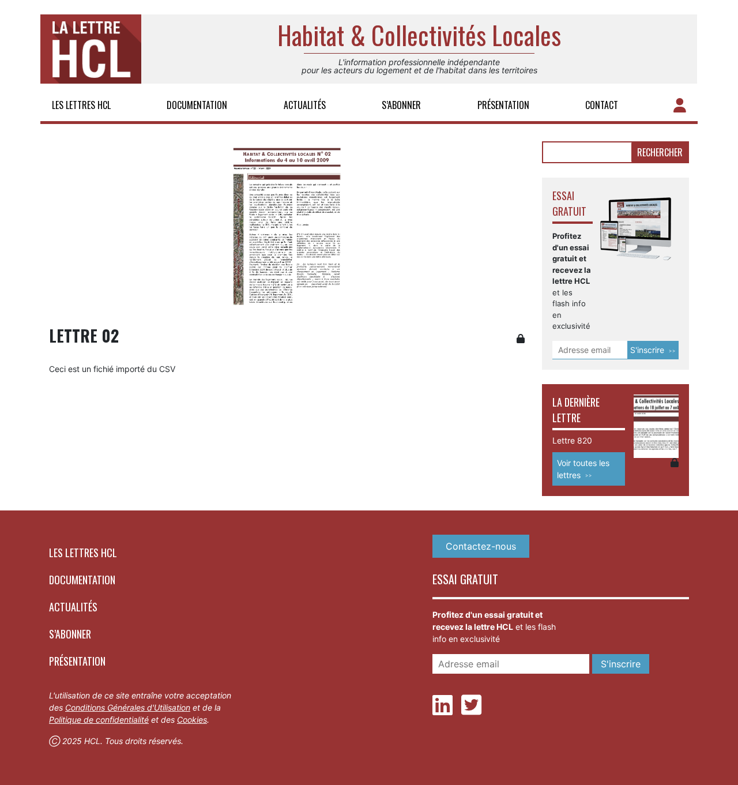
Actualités (305, 105)
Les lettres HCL (81, 105)
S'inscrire (647, 350)
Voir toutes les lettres (583, 469)
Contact (601, 105)
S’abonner (401, 105)
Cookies (192, 719)
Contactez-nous (481, 546)
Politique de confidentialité (99, 719)
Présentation (503, 105)
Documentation (197, 105)
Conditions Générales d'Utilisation (127, 707)
